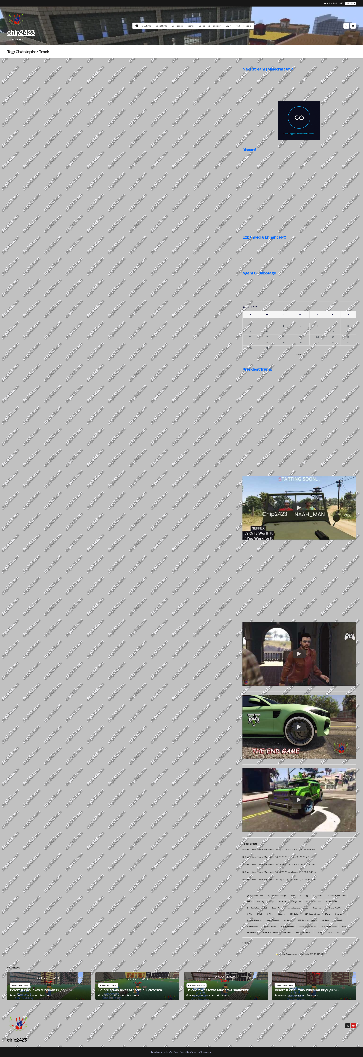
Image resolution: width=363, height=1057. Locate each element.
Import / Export (272, 920)
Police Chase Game (307, 926)
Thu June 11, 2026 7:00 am (202, 995)
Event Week (277, 908)
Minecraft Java (20, 985)
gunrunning (340, 914)
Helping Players (254, 920)
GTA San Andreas (312, 914)
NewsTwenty (192, 1052)
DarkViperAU (331, 902)
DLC (265, 908)
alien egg (304, 896)
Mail (238, 26)
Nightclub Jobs (269, 926)
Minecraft (338, 920)
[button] (346, 26)
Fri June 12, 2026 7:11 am (112, 995)
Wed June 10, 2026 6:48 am (290, 995)
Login (228, 26)
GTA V (327, 914)
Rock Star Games (270, 932)
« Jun (298, 354)
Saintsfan (287, 932)
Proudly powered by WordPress (164, 1052)
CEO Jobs (283, 902)
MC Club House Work (307, 920)
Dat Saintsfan (253, 908)
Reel (344, 926)
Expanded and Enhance (297, 908)
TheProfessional (303, 932)
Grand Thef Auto (336, 908)
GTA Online (294, 914)
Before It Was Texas (337, 896)
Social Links (161, 26)
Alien (293, 896)
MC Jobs (325, 920)
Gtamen (281, 914)
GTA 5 (259, 914)
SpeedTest (204, 26)
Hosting (247, 26)
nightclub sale (287, 926)
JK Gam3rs (288, 920)
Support (217, 26)
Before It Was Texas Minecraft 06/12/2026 (264, 857)
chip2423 (21, 32)
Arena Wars (318, 896)
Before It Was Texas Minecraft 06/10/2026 (264, 872)
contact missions (313, 902)
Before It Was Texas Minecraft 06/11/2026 (264, 864)
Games (191, 26)
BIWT (249, 902)
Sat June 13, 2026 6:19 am (25, 995)
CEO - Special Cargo (265, 902)
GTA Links (146, 26)
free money (318, 908)
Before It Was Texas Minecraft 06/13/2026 (264, 849)
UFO (330, 932)
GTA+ (249, 914)
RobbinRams (252, 932)
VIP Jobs (340, 932)
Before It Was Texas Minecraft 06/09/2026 (265, 879)
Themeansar (205, 1052)
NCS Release (252, 926)
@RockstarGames (255, 896)
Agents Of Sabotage (277, 896)
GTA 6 (270, 914)
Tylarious (319, 932)
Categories (177, 26)
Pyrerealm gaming (329, 926)
